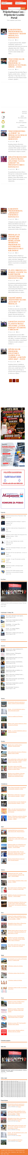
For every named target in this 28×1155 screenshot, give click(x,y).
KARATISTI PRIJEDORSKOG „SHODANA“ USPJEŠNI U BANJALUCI (15, 213)
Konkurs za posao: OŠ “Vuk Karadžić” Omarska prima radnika (17, 1023)
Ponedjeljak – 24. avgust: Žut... (13, 624)
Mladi (2, 1153)
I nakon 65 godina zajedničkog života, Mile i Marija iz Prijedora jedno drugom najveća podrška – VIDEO (17, 917)
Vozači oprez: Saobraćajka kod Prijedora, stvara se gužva (16, 547)
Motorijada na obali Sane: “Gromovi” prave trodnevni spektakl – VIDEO (16, 795)
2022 (2, 1086)
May (12, 1081)
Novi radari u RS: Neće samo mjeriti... (15, 615)
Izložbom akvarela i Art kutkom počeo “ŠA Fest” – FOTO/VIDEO (17, 895)
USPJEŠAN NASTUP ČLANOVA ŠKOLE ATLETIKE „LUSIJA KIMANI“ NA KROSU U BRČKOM (17, 326)
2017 (2, 1092)
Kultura (20, 1152)
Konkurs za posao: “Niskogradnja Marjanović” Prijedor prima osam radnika (16, 1010)
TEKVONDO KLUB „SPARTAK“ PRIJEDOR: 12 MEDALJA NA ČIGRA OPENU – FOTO (17, 63)
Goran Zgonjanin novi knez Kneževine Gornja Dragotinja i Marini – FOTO (17, 802)
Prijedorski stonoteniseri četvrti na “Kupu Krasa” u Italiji (16, 515)
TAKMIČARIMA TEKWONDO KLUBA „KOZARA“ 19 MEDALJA (17, 301)
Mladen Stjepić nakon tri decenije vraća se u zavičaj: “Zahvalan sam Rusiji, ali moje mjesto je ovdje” (17, 932)
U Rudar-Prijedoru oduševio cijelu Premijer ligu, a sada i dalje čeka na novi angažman (17, 839)
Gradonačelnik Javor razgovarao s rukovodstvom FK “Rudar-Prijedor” (16, 830)
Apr (10, 1081)
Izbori (5, 1153)
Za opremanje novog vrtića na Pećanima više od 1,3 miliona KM (17, 959)
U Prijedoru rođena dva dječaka (15, 966)
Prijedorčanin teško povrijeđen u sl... (14, 670)
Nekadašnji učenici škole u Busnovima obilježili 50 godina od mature (17, 924)
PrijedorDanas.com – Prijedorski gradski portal (14, 14)
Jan (4, 1081)
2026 (2, 1081)
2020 (2, 1089)
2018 (2, 1091)
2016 (2, 1094)
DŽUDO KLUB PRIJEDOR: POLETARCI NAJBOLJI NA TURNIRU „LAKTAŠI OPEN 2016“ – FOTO (17, 354)
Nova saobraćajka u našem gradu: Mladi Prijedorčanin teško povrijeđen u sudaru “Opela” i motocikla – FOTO (17, 760)
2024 (2, 1084)
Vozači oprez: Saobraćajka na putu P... (15, 683)
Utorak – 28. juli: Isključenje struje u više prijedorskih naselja (16, 710)
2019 (2, 1090)
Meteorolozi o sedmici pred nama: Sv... (15, 632)
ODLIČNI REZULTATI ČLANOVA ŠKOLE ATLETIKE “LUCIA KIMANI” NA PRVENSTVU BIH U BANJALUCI (17, 162)
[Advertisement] (14, 25)
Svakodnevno (13, 1152)
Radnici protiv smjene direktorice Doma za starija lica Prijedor (17, 724)
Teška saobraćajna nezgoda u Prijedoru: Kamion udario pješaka (17, 752)
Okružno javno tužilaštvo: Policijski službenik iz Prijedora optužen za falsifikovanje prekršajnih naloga (16, 775)
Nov (23, 1082)
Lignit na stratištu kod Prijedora (15, 716)
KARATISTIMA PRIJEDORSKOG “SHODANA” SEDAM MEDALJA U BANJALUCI (17, 34)
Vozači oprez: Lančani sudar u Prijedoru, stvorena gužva (15, 745)
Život (19, 1115)
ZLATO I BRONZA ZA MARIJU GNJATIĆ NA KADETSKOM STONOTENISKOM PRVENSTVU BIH (17, 274)
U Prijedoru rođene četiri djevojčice (16, 973)
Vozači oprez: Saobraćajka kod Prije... (14, 620)
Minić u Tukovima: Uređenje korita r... (15, 674)
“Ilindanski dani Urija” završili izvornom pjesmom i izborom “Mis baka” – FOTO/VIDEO (16, 875)
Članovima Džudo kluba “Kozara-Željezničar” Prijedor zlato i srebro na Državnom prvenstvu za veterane (16, 853)
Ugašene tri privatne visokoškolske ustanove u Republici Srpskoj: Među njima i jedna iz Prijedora (16, 939)
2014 (2, 1096)
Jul (15, 1081)
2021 (2, 1087)
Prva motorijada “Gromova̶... (12, 687)
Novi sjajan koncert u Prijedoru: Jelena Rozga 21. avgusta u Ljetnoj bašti (17, 888)
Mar (8, 1081)
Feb (6, 1081)
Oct (21, 1082)
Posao (9, 1152)
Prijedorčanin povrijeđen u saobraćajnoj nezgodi (14, 565)
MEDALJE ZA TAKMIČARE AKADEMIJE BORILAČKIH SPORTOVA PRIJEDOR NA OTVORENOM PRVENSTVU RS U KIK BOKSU (15, 242)
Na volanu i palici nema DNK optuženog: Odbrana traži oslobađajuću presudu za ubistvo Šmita (17, 768)
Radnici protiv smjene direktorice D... (14, 649)
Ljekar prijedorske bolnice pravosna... (14, 657)
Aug (17, 1081)
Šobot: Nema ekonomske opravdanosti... (15, 678)
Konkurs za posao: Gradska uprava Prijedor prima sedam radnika (16, 1002)
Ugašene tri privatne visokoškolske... (14, 661)
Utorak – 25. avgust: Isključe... (13, 628)
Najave (7, 1153)
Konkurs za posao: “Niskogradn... (14, 653)
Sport (18, 40)
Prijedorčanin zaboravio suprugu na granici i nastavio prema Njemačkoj (16, 702)
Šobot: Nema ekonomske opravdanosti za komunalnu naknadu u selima (17, 788)
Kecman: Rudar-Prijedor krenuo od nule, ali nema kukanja (16, 859)
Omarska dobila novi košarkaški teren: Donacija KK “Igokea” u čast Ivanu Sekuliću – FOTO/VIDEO (17, 846)
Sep (19, 1082)
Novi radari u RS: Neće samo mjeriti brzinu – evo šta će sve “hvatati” (16, 945)
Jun (14, 1081)
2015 (2, 1095)
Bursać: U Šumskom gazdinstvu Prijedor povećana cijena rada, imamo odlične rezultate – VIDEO (17, 817)
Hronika (5, 1152)
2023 (2, 1085)
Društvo (19, 1106)
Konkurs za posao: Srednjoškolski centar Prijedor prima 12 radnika (16, 1016)
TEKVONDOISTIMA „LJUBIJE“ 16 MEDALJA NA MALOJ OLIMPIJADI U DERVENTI (17, 135)
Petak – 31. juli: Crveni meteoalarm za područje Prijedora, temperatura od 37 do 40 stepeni (17, 810)
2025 (2, 1082)
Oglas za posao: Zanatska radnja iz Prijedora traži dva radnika (16, 1031)
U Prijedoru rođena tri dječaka (15, 980)
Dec (25, 1082)
